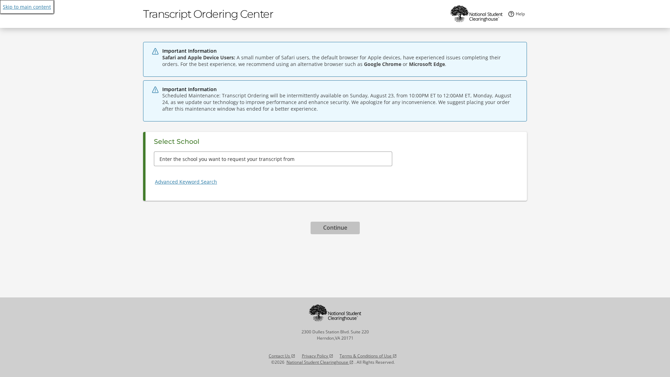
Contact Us (282, 356)
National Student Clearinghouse (319, 362)
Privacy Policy (317, 356)
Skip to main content (27, 6)
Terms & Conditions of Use (368, 356)
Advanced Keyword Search (186, 181)
